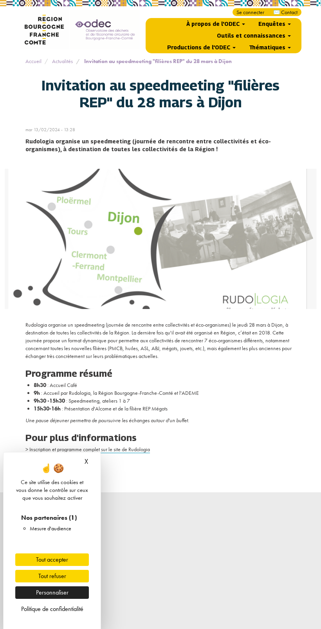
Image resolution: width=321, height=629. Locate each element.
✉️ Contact (285, 12)
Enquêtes (272, 23)
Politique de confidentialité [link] (52, 609)
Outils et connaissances (252, 35)
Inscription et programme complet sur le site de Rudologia (89, 449)
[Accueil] (80, 29)
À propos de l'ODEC (213, 23)
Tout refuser (52, 576)
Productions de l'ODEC (199, 47)
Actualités (62, 61)
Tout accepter (52, 559)
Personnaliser (52, 592)
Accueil (33, 61)
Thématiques (268, 47)
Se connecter (250, 12)
